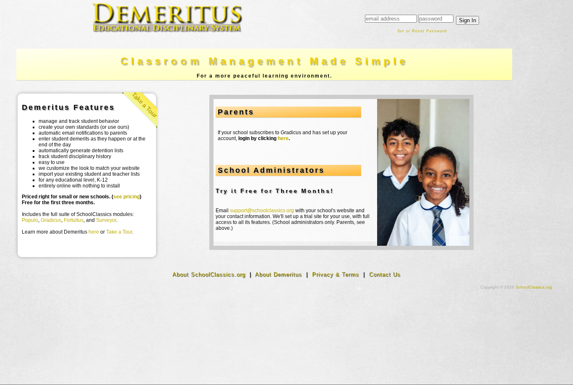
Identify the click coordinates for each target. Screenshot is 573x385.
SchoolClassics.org (534, 287)
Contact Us (385, 274)
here (94, 232)
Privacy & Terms (335, 274)
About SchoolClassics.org (208, 274)
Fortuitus (73, 220)
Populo (30, 220)
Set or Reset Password (422, 31)
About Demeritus (278, 274)
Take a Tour (144, 105)
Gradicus (51, 220)
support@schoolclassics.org (262, 210)
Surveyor (106, 220)
